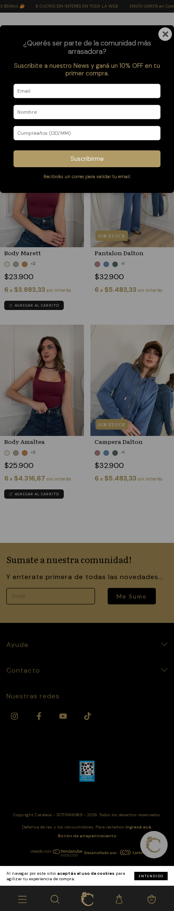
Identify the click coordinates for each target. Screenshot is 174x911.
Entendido (151, 876)
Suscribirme (87, 159)
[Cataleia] (87, 898)
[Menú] (22, 898)
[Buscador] (54, 898)
